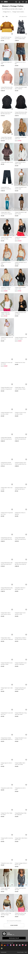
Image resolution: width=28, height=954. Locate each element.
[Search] (16, 1)
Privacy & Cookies (20, 952)
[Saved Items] (23, 1)
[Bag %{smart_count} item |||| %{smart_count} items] (26, 1)
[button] (2, 945)
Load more (14, 925)
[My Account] (19, 1)
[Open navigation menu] (2, 1)
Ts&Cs (26, 952)
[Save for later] (12, 33)
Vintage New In (7, 11)
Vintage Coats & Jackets (18, 11)
